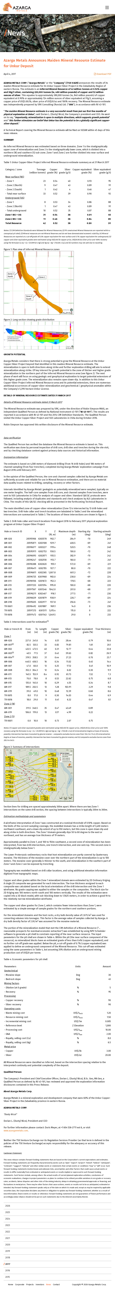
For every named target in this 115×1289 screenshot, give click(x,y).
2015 (7, 1277)
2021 (7, 1238)
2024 (7, 1218)
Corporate (19, 1284)
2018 (7, 1257)
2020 (7, 1244)
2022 (7, 1231)
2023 (7, 1225)
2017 (7, 1264)
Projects (30, 1284)
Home (10, 1284)
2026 (7, 1205)
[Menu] (107, 7)
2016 (7, 1270)
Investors (40, 1284)
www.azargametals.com (16, 1130)
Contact (56, 1284)
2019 (7, 1251)
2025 (7, 1212)
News (48, 1284)
